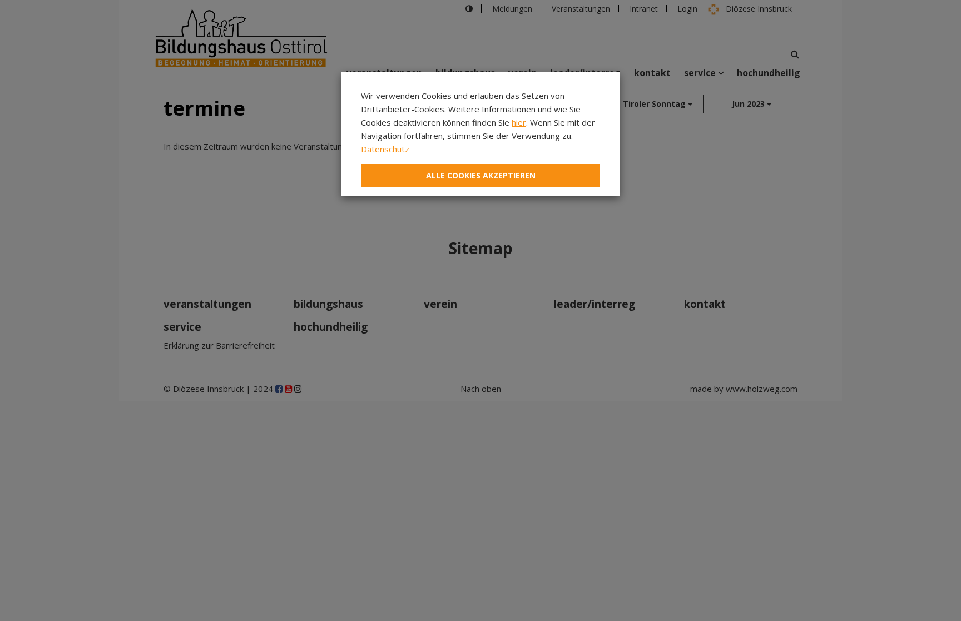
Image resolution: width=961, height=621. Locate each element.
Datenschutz (385, 149)
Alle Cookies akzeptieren (481, 175)
